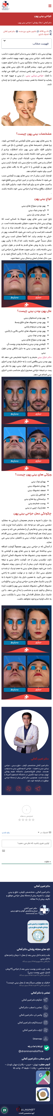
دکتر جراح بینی (45, 357)
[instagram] (19, 788)
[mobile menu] (50, 5)
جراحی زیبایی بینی (35, 75)
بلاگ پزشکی (37, 22)
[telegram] (38, 788)
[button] (26, 42)
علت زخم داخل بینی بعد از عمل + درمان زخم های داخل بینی (27, 956)
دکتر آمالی (47, 22)
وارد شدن (6, 832)
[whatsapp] (29, 788)
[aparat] (9, 788)
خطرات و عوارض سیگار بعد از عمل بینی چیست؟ (28, 982)
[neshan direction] (26, 1094)
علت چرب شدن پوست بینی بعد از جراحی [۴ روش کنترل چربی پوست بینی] (27, 970)
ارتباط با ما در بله (35, 1046)
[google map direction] (26, 1077)
